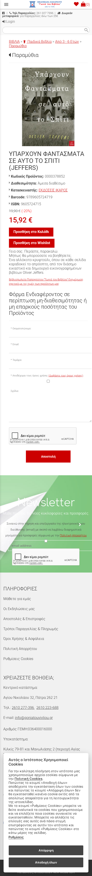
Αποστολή (48, 456)
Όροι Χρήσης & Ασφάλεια (23, 639)
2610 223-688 (47, 708)
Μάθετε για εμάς (17, 599)
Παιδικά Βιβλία (39, 41)
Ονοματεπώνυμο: (22, 328)
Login (10, 21)
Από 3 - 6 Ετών (67, 41)
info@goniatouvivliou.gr (34, 718)
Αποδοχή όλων (46, 862)
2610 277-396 (23, 708)
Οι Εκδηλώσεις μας (19, 609)
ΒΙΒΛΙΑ (14, 41)
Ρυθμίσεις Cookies (18, 659)
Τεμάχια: (17, 360)
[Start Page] (46, 4)
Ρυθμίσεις (16, 837)
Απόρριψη (46, 850)
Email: (16, 344)
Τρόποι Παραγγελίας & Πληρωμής (30, 629)
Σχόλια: (15, 391)
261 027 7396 (32, 13)
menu (6, 4)
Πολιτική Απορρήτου (73, 535)
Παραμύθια (18, 46)
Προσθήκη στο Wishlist (31, 243)
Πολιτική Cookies (28, 779)
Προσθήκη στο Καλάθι (31, 232)
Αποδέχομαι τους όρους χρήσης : (48, 375)
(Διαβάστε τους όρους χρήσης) (65, 375)
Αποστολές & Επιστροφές (24, 619)
